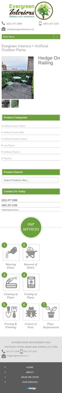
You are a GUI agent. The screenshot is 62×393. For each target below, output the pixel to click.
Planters (7, 158)
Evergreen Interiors (16, 45)
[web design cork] (31, 388)
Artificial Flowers (11, 152)
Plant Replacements (51, 325)
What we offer (30, 377)
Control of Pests (30, 325)
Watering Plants (11, 266)
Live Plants (8, 145)
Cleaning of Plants (10, 295)
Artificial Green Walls (13, 132)
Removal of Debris (30, 266)
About (30, 372)
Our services (30, 382)
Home (29, 367)
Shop (37, 28)
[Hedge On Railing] (17, 78)
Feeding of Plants (30, 295)
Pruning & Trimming (10, 325)
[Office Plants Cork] (31, 11)
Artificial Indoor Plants (14, 126)
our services (31, 226)
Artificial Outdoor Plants (25, 47)
